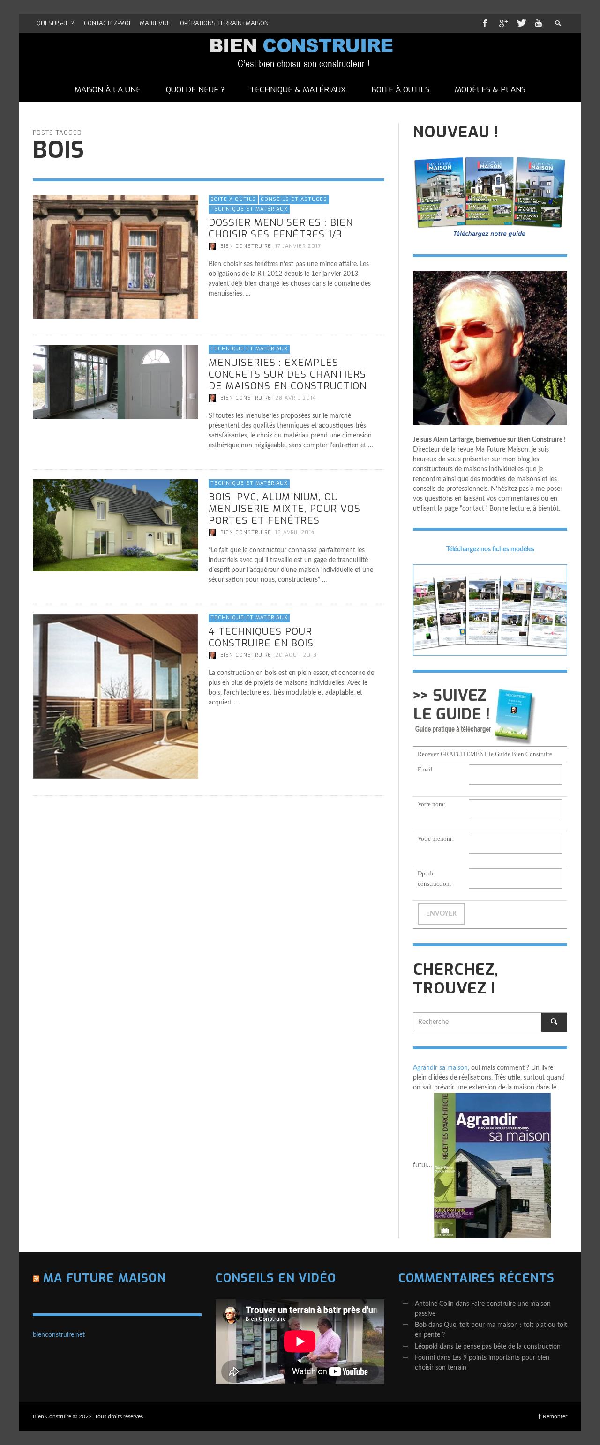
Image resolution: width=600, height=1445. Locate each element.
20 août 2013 (296, 655)
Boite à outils (233, 199)
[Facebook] (485, 23)
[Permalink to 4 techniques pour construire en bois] (115, 696)
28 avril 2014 (295, 397)
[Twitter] (521, 23)
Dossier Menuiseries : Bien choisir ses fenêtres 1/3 (281, 228)
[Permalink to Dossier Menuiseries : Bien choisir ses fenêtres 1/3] (115, 256)
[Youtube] (539, 23)
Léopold (426, 1346)
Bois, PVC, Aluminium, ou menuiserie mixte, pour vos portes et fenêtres (284, 508)
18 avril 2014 (295, 532)
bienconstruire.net (59, 1335)
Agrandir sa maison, (441, 1068)
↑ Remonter (552, 1416)
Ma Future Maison (104, 1278)
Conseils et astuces (294, 199)
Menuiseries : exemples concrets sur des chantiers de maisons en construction (288, 374)
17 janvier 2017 (298, 246)
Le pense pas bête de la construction (508, 1346)
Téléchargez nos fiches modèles (490, 549)
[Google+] (503, 23)
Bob (421, 1325)
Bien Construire (245, 246)
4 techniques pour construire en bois (261, 637)
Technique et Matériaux (249, 208)
